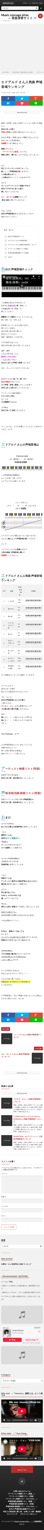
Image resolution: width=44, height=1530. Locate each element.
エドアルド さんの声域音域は (16, 240)
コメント (4, 1173)
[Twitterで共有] (22, 98)
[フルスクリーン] (39, 1420)
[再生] (4, 1420)
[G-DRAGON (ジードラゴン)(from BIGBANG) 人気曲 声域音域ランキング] (6, 1120)
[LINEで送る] (36, 103)
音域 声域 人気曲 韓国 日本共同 (14, 92)
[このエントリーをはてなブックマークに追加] (8, 103)
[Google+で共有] (36, 98)
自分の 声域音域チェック (14, 236)
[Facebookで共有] (8, 98)
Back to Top (22, 1470)
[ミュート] (35, 1420)
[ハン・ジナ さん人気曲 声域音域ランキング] (6, 1038)
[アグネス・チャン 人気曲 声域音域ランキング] (6, 1103)
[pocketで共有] (22, 103)
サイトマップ (12, 1514)
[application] (22, 1411)
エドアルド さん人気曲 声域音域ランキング (20, 245)
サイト (3, 1216)
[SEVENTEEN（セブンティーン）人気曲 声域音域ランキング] (6, 1140)
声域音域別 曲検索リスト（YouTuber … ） (22, 1506)
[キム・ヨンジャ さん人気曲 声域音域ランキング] (37, 1058)
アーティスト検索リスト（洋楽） (22, 1496)
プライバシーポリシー (28, 1514)
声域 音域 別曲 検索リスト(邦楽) (17, 253)
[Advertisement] (22, 47)
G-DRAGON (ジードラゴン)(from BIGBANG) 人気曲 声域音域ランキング (27, 1119)
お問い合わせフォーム (22, 1491)
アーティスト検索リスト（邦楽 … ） (22, 1494)
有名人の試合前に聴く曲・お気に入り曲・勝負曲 (22, 1511)
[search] (36, 8)
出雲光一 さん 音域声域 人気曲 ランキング (16, 1264)
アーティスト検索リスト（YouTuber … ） (22, 1499)
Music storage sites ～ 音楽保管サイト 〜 (19, 16)
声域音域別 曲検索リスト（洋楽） (22, 1504)
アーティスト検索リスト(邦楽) (16, 249)
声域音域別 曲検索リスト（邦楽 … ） (22, 1501)
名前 (3, 1197)
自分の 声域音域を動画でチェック (22, 1509)
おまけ (8, 257)
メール (4, 1206)
